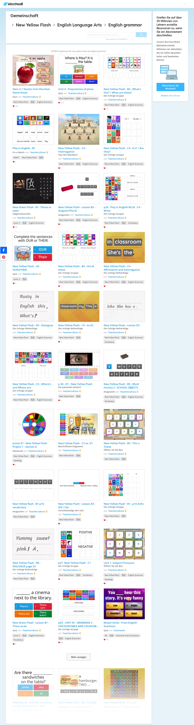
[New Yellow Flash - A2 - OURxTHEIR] (33, 247)
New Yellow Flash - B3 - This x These (122, 444)
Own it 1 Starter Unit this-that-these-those (31, 90)
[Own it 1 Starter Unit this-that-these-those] (33, 70)
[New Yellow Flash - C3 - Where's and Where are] (33, 365)
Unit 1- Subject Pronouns (119, 563)
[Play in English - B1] (33, 129)
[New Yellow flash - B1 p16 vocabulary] (33, 485)
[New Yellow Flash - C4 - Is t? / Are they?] (124, 129)
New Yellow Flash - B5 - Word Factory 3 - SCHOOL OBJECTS (122, 385)
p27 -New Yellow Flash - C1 (75, 563)
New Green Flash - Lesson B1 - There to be (31, 624)
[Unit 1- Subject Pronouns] (124, 544)
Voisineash (119, 630)
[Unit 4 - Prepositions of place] (78, 70)
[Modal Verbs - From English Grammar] (124, 603)
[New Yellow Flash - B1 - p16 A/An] (124, 485)
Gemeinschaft (24, 15)
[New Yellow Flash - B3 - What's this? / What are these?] (124, 70)
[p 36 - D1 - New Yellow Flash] (78, 365)
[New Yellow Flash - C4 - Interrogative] (78, 129)
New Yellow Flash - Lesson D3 (122, 325)
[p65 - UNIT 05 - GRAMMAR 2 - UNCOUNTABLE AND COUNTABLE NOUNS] (78, 603)
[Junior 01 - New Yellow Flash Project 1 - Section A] (33, 424)
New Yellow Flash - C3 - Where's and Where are (32, 385)
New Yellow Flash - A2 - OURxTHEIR (27, 267)
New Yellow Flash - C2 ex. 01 (75, 443)
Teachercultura (30, 96)
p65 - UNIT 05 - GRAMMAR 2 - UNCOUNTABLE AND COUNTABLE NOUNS (78, 624)
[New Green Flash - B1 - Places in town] (33, 188)
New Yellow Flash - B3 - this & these (76, 267)
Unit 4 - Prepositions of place (76, 89)
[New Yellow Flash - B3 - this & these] (78, 247)
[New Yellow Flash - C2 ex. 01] (78, 424)
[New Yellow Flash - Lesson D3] (124, 306)
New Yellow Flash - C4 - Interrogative (72, 149)
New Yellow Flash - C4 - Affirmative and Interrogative (122, 267)
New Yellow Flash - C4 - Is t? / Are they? (124, 149)
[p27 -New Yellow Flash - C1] (78, 544)
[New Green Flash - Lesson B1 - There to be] (33, 603)
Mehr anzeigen (78, 657)
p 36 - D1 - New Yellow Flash (75, 384)
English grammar (125, 25)
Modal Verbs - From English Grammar (121, 624)
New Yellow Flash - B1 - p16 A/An (124, 503)
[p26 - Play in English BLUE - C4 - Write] (124, 188)
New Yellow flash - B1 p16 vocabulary (29, 505)
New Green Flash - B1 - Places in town (32, 208)
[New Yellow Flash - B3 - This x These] (124, 424)
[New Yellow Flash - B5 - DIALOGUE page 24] (33, 544)
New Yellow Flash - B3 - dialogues (33, 325)
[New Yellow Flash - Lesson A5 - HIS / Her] (78, 485)
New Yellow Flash (33, 25)
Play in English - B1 (24, 148)
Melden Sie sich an (170, 95)
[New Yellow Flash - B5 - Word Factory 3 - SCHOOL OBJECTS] (124, 365)
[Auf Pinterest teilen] (3, 257)
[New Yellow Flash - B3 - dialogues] (33, 306)
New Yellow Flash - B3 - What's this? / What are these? (122, 90)
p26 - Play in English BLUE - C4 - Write (123, 208)
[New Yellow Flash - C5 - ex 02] (78, 306)
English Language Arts (79, 25)
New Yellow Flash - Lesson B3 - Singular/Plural (77, 208)
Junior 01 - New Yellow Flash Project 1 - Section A (30, 444)
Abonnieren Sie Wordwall (170, 87)
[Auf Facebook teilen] (3, 250)
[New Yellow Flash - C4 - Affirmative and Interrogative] (124, 247)
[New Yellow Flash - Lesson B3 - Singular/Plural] (78, 188)
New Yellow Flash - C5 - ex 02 (75, 325)
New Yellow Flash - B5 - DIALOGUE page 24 (27, 564)
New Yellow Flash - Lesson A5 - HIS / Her (77, 505)
